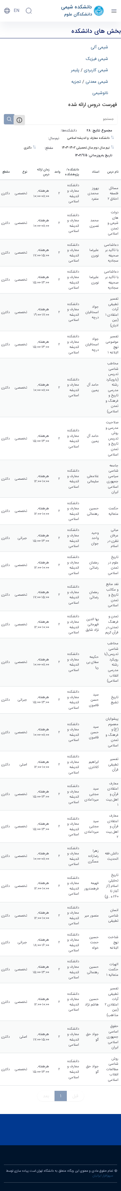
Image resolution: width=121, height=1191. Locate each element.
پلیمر (75, 70)
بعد (46, 1096)
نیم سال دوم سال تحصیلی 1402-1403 (86, 147)
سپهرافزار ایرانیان (103, 1175)
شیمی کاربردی (96, 70)
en (16, 10)
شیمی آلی (99, 47)
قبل (75, 1096)
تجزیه (76, 81)
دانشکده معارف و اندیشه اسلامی (89, 138)
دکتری (28, 147)
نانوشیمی (100, 93)
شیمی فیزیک (97, 58)
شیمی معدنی (97, 81)
